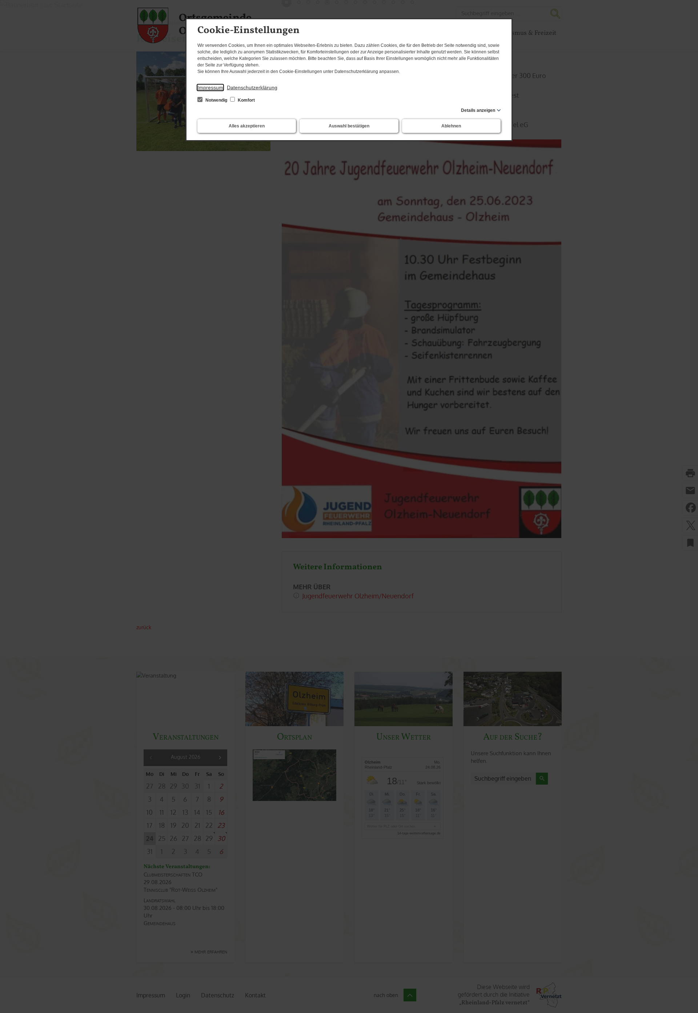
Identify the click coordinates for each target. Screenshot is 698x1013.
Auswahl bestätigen (349, 126)
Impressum (210, 87)
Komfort (246, 100)
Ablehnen (451, 126)
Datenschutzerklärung (252, 87)
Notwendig (216, 100)
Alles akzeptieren (247, 126)
